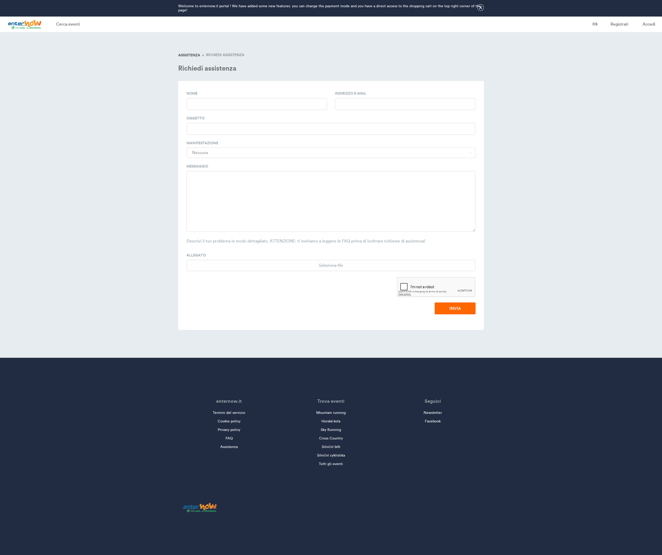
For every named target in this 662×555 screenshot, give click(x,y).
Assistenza (189, 55)
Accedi (649, 24)
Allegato (196, 255)
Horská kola (330, 421)
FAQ (229, 438)
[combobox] (331, 152)
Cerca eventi (68, 24)
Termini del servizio (229, 412)
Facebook (433, 421)
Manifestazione (202, 143)
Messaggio (197, 166)
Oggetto (195, 118)
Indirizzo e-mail (350, 93)
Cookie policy (229, 421)
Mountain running (331, 412)
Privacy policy (229, 430)
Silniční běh (331, 447)
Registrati (619, 24)
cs (594, 24)
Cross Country (331, 438)
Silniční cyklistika (331, 455)
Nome (192, 93)
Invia (455, 308)
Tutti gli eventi (331, 464)
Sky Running (331, 430)
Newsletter (433, 412)
